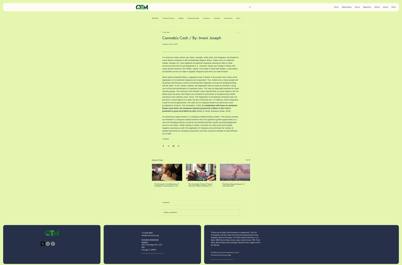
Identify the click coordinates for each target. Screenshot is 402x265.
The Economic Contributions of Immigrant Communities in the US (166, 185)
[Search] (250, 7)
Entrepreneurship (193, 18)
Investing (217, 18)
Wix (229, 255)
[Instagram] (48, 244)
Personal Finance (168, 18)
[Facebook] (53, 244)
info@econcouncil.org (150, 235)
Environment (228, 18)
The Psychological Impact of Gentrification (233, 185)
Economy (206, 18)
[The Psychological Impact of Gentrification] (235, 172)
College (181, 18)
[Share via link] (179, 146)
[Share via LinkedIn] (174, 146)
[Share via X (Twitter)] (168, 146)
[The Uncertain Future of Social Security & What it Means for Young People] (201, 172)
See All (248, 160)
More (238, 18)
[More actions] (238, 32)
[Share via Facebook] (163, 146)
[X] (43, 244)
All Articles (155, 18)
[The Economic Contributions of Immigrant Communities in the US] (167, 172)
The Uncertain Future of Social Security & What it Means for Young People (200, 185)
